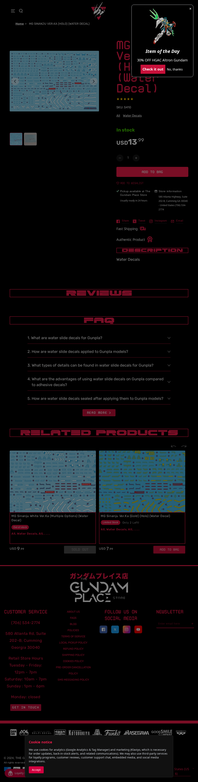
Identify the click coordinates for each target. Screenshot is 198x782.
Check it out (153, 69)
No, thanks (175, 69)
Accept (36, 770)
